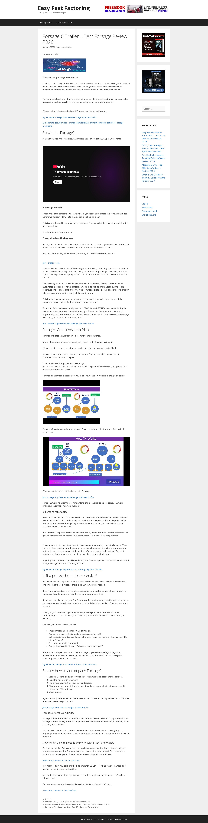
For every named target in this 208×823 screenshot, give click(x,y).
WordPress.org (149, 214)
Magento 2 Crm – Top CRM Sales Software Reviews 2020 (152, 167)
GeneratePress (120, 819)
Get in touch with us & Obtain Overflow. (61, 760)
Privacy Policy (46, 22)
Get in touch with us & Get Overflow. (59, 790)
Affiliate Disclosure (64, 22)
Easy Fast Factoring (64, 8)
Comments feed (149, 211)
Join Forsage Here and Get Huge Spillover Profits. (66, 707)
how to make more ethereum (78, 801)
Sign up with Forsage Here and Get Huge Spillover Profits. (70, 117)
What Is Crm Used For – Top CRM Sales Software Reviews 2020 (153, 177)
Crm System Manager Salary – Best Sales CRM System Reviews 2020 (153, 148)
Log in (145, 203)
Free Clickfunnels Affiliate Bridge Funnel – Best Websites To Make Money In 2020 (77, 804)
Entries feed (147, 207)
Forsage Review (59, 801)
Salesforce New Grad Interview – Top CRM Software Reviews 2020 (71, 807)
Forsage (48, 801)
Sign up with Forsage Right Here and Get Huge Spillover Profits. (72, 569)
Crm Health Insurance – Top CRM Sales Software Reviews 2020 (153, 158)
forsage (48, 799)
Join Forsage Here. (51, 262)
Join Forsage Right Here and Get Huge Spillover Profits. (68, 323)
